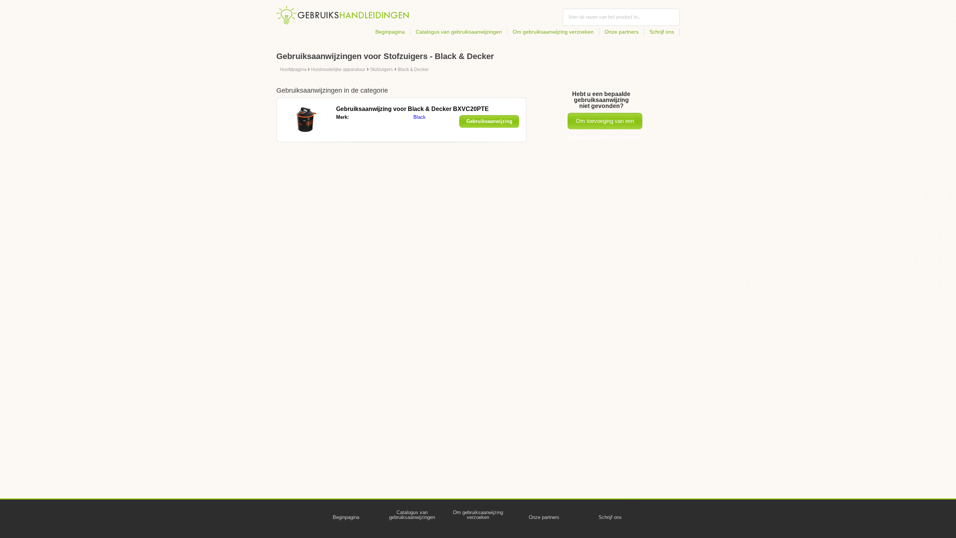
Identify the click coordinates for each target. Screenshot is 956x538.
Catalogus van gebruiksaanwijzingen (459, 32)
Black (419, 117)
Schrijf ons (661, 32)
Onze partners (622, 32)
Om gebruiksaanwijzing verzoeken (553, 32)
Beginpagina (390, 32)
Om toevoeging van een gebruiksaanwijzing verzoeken (605, 123)
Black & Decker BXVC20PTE (412, 109)
